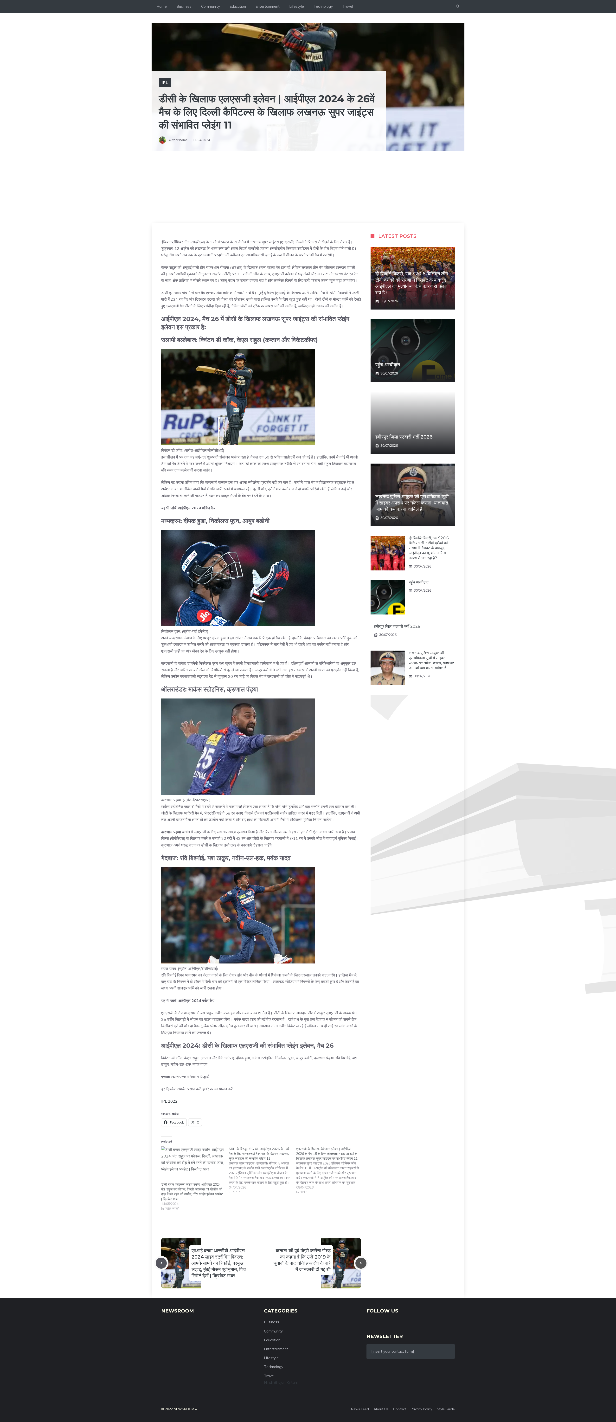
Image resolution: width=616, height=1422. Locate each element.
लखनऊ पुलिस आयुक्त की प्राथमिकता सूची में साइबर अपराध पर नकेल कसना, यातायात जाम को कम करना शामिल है (412, 503)
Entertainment (268, 6)
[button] (457, 6)
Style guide (446, 1409)
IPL (165, 82)
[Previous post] (161, 1263)
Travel (347, 6)
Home (161, 6)
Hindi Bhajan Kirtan (280, 1382)
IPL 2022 (169, 1101)
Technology (323, 6)
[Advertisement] (308, 187)
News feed (360, 1409)
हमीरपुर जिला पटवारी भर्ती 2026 (403, 437)
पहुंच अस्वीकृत (387, 365)
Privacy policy (421, 1409)
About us (381, 1409)
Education (238, 6)
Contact (399, 1409)
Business (184, 6)
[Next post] (361, 1263)
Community (210, 6)
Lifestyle (296, 6)
